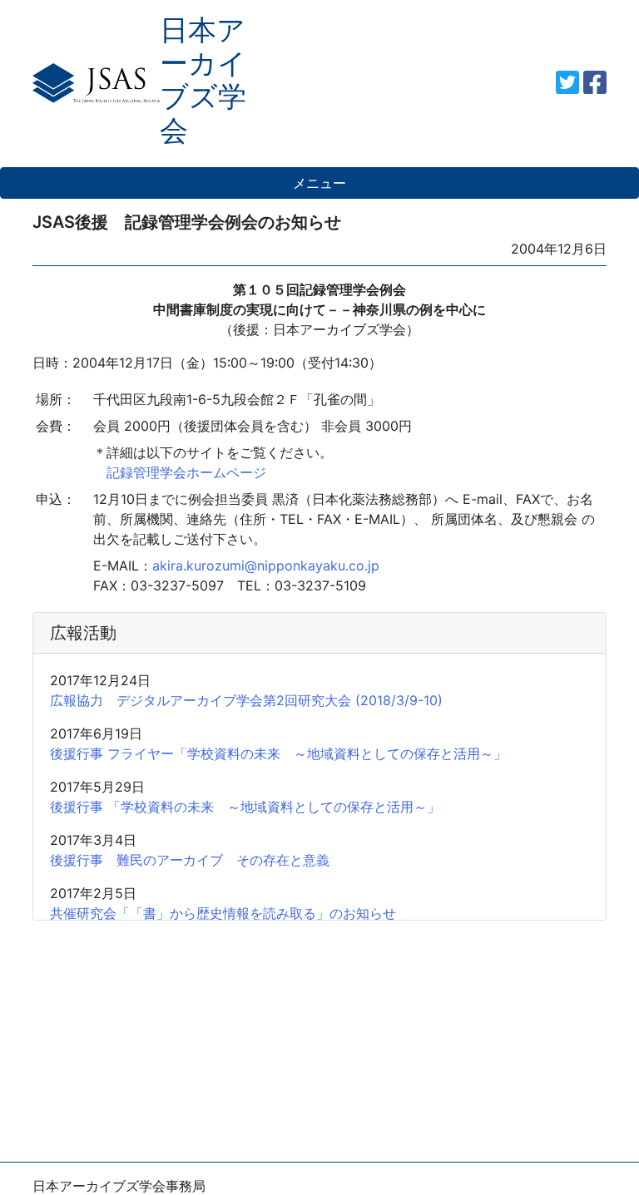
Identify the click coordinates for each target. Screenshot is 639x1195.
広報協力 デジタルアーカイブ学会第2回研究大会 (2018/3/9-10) (246, 700)
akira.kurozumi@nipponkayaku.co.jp (265, 565)
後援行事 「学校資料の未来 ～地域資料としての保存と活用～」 (245, 806)
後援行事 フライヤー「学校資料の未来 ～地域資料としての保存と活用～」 (278, 753)
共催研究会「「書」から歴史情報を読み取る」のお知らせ (223, 913)
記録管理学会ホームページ (179, 472)
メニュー (319, 183)
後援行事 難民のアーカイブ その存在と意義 (189, 860)
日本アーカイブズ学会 (203, 80)
